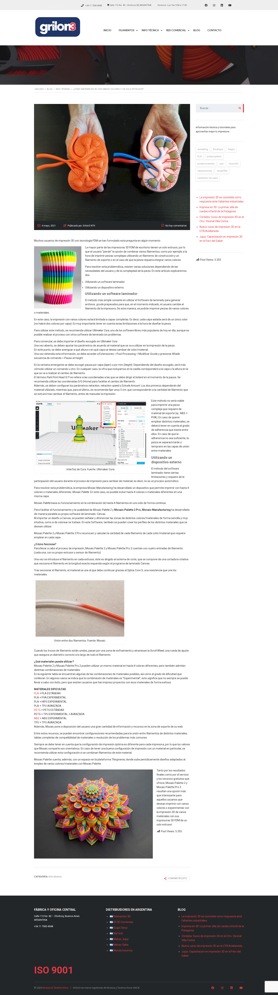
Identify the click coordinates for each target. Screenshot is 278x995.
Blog (196, 30)
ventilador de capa (207, 178)
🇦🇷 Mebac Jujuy (119, 939)
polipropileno (214, 156)
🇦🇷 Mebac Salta (119, 944)
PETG (37, 709)
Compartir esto (177, 878)
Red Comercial (176, 30)
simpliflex (222, 170)
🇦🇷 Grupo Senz (118, 927)
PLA (36, 693)
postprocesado (206, 163)
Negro (231, 149)
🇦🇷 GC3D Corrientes (121, 922)
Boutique (218, 149)
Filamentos (126, 30)
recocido (233, 163)
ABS (36, 718)
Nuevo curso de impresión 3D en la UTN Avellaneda (212, 945)
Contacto (57, 6)
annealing (202, 149)
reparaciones (204, 170)
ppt (222, 163)
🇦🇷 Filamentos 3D (120, 916)
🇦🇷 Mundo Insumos (121, 950)
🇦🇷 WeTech (116, 933)
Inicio (107, 30)
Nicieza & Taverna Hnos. (56, 987)
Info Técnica (150, 30)
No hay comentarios (176, 225)
